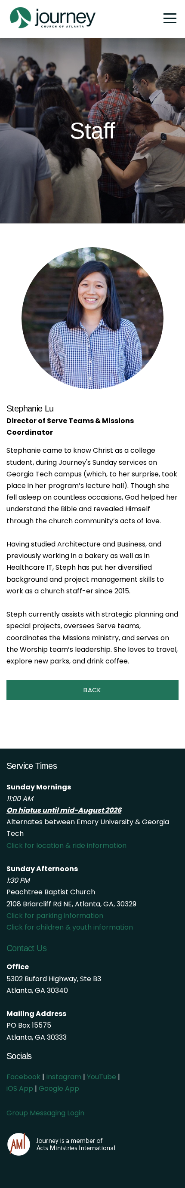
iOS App (19, 1088)
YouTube (101, 1077)
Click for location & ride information (66, 845)
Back (92, 689)
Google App (59, 1088)
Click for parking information (54, 916)
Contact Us (26, 948)
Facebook (23, 1077)
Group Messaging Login (45, 1113)
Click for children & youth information (69, 927)
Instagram (63, 1077)
